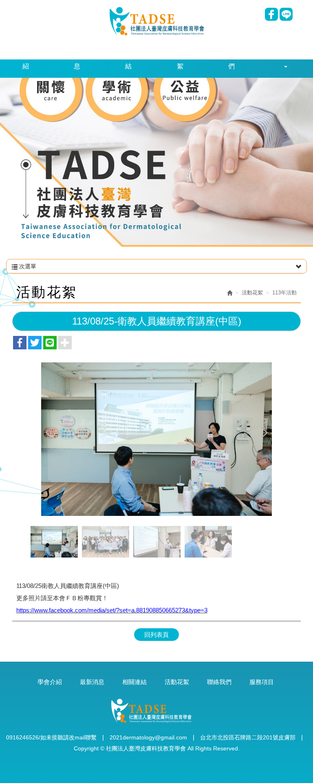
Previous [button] (49, 433)
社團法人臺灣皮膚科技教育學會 (156, 20)
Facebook (271, 14)
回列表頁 (156, 634)
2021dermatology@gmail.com (148, 737)
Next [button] (264, 433)
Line (286, 14)
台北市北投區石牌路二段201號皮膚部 (247, 737)
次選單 (27, 266)
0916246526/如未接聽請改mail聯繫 (51, 737)
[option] (156, 438)
